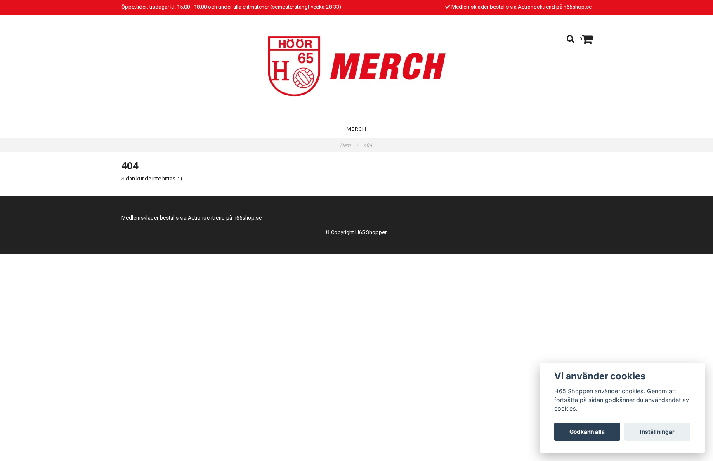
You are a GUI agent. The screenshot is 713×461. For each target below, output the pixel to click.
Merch (356, 129)
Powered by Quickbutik (356, 238)
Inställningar (657, 431)
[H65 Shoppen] (356, 65)
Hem (349, 145)
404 (368, 145)
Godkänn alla (587, 431)
